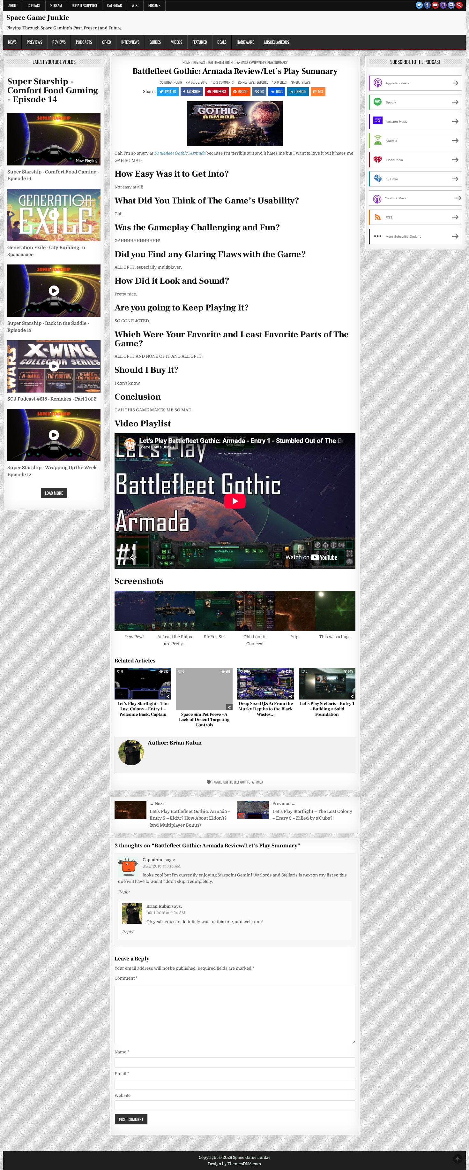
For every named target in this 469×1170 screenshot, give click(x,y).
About (13, 5)
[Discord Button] (451, 5)
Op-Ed (106, 42)
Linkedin (300, 91)
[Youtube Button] (435, 5)
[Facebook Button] (427, 5)
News (12, 42)
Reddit (243, 91)
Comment (126, 978)
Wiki (135, 5)
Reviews (59, 42)
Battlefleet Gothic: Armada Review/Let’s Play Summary (235, 71)
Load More (54, 493)
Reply (123, 892)
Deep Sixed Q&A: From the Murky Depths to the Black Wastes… (266, 709)
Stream (56, 5)
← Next (157, 803)
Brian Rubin (173, 82)
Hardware (245, 42)
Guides (155, 42)
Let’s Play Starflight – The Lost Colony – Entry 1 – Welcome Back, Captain (142, 709)
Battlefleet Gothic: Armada (243, 781)
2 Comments (225, 82)
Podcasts (84, 42)
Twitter (170, 91)
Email (122, 1073)
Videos (176, 42)
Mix (320, 91)
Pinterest (219, 91)
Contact (34, 5)
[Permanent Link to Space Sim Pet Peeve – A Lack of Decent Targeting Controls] (204, 689)
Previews (34, 42)
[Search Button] (459, 5)
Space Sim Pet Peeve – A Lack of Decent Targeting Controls (204, 720)
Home (186, 62)
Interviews (130, 42)
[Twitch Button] (443, 5)
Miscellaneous (276, 42)
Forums (154, 5)
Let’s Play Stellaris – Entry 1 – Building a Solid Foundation (327, 709)
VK (262, 91)
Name (122, 1052)
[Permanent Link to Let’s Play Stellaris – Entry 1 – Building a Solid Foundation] (327, 684)
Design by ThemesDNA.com (234, 1164)
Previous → (283, 803)
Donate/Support (84, 5)
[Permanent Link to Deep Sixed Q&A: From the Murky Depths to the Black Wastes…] (265, 684)
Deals (222, 42)
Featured (199, 42)
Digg (279, 91)
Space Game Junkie (37, 17)
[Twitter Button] (419, 5)
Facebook (193, 91)
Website (122, 1095)
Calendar (114, 5)
